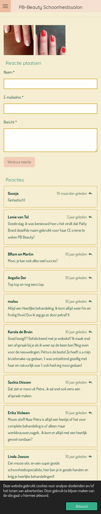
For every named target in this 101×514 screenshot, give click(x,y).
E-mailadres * (14, 97)
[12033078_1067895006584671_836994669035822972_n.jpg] (50, 40)
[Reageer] (90, 193)
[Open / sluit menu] (5, 6)
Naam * (9, 72)
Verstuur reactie (19, 161)
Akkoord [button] (82, 506)
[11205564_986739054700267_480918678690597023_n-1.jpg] (19, 40)
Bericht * (10, 122)
